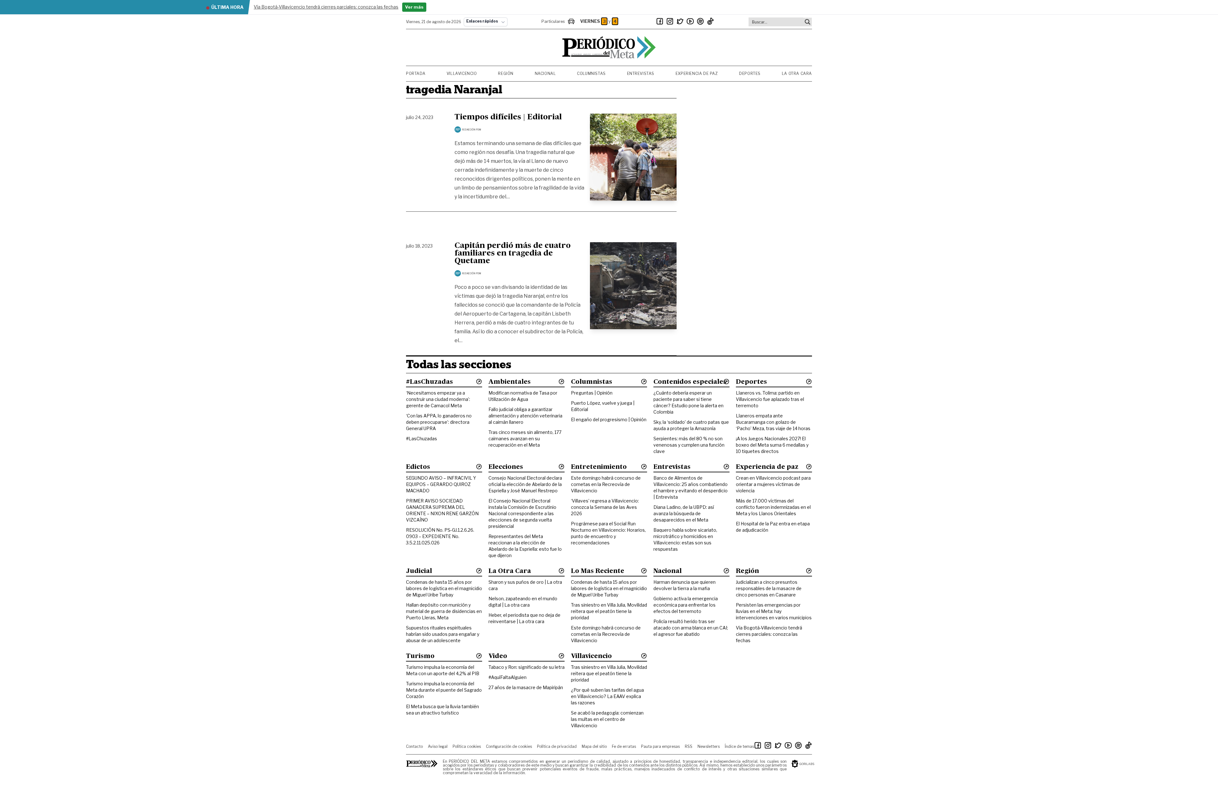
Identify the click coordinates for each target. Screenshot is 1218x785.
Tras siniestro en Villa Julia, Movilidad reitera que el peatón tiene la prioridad (609, 611)
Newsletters (708, 746)
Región (506, 73)
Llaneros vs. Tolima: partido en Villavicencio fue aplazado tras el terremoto (770, 399)
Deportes (750, 73)
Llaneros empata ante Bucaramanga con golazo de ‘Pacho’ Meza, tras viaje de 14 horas (773, 422)
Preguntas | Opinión (591, 393)
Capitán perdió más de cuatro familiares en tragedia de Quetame (513, 253)
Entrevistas (641, 73)
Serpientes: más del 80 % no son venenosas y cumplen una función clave (688, 445)
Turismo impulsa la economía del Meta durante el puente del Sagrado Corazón (444, 690)
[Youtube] (690, 21)
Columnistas (591, 73)
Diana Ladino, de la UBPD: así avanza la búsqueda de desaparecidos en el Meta (683, 513)
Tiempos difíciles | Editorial (508, 117)
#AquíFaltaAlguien (507, 677)
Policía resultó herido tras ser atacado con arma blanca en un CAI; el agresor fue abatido (690, 628)
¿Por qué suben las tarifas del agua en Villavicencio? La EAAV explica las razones (607, 696)
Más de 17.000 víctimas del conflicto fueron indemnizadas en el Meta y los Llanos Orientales (773, 507)
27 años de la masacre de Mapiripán (525, 687)
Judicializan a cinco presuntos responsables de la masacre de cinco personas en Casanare (769, 588)
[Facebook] (660, 21)
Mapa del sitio (594, 746)
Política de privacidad (557, 746)
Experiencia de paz (697, 73)
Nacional (545, 73)
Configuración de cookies (509, 746)
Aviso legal (438, 746)
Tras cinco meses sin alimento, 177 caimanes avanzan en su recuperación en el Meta (524, 438)
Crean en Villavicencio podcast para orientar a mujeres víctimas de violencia (773, 484)
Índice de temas (739, 746)
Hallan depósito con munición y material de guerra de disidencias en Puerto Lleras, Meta (444, 611)
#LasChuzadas (421, 438)
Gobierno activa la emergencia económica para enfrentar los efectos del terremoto (685, 605)
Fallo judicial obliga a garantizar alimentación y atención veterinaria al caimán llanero (525, 416)
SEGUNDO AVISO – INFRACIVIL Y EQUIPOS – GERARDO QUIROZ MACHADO (441, 484)
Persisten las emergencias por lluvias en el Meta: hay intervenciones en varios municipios (774, 611)
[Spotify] (700, 21)
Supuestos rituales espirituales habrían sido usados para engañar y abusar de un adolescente (442, 634)
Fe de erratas (624, 746)
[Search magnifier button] (807, 21)
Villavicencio (462, 73)
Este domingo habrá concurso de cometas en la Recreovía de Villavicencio (606, 484)
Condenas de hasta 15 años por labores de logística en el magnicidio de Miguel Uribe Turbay (444, 588)
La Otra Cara (797, 73)
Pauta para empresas (660, 746)
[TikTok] (710, 21)
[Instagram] (670, 21)
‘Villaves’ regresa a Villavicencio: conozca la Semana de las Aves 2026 (605, 507)
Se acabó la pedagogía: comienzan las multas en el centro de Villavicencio (607, 719)
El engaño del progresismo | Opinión (608, 419)
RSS (688, 746)
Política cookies (467, 746)
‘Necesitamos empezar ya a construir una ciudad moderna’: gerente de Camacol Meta (438, 399)
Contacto (414, 746)
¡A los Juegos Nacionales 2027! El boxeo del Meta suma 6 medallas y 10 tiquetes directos (772, 445)
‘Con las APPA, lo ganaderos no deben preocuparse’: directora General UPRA (439, 422)
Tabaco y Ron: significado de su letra (526, 667)
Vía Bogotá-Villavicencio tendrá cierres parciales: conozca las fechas (769, 634)
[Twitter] (680, 21)
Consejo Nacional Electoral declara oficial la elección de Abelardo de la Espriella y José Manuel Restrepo (525, 484)
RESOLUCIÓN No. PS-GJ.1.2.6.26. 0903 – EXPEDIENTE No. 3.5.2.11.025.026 (440, 536)
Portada (415, 73)
